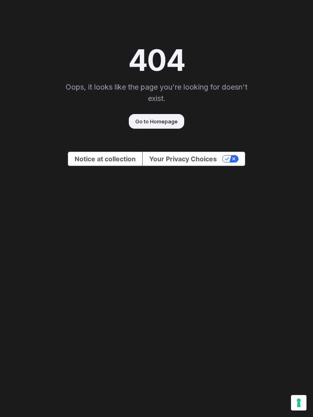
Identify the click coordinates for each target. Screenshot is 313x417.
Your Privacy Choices (183, 159)
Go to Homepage (156, 121)
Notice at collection (105, 159)
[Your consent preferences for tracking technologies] (298, 402)
